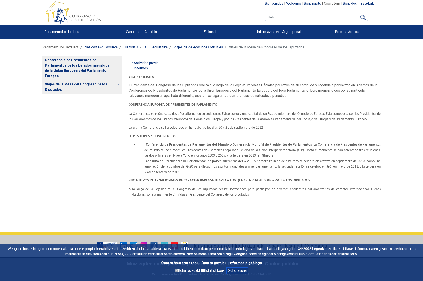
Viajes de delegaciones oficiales (198, 47)
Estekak (367, 3)
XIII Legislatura (156, 47)
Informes (141, 68)
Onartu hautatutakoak (180, 263)
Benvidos (350, 3)
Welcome (293, 3)
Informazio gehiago (245, 263)
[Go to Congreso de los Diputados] (73, 12)
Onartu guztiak (214, 263)
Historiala (131, 47)
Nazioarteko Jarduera (101, 47)
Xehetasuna (237, 270)
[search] (316, 17)
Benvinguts (312, 3)
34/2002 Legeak (311, 249)
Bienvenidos (274, 3)
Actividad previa (146, 63)
